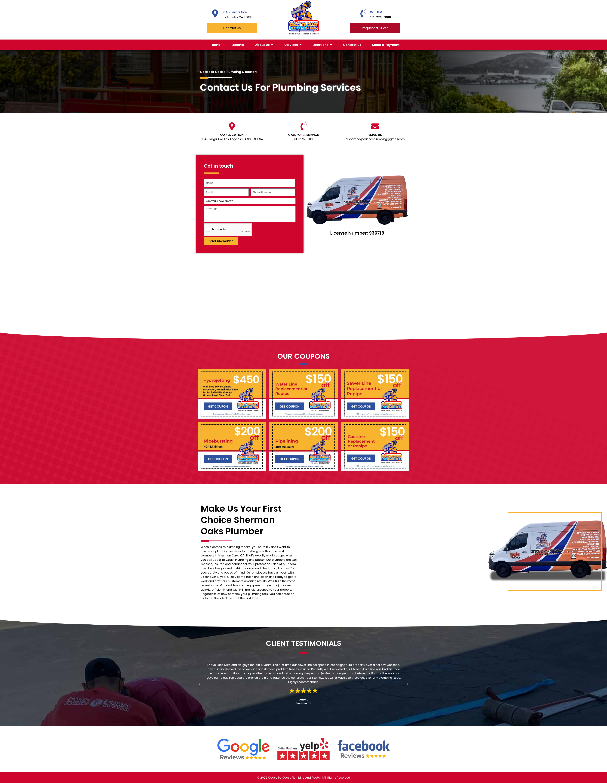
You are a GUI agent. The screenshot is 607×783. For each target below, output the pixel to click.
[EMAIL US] (375, 126)
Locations (320, 45)
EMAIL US (375, 134)
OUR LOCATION (232, 134)
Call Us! (376, 12)
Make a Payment (386, 45)
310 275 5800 (303, 139)
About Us (262, 45)
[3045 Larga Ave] (215, 13)
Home (215, 45)
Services (291, 45)
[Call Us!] (363, 13)
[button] (199, 684)
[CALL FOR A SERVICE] (303, 126)
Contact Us (352, 45)
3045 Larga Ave (234, 12)
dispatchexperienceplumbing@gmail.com (375, 139)
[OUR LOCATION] (232, 126)
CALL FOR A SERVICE (303, 134)
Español (237, 45)
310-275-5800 (380, 17)
